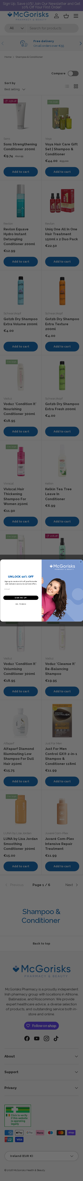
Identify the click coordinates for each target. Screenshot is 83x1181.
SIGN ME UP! (20, 598)
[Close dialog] (80, 562)
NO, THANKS (20, 604)
